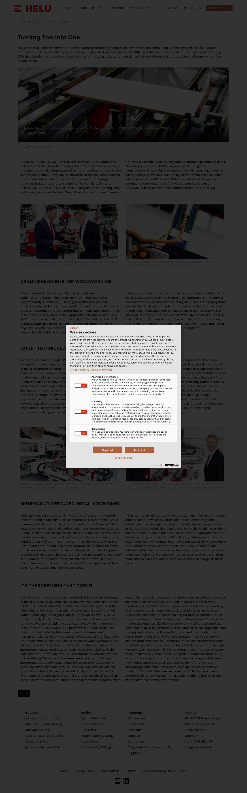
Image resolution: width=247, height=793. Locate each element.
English (74, 327)
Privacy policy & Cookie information (91, 369)
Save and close (123, 457)
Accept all (139, 450)
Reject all (107, 450)
